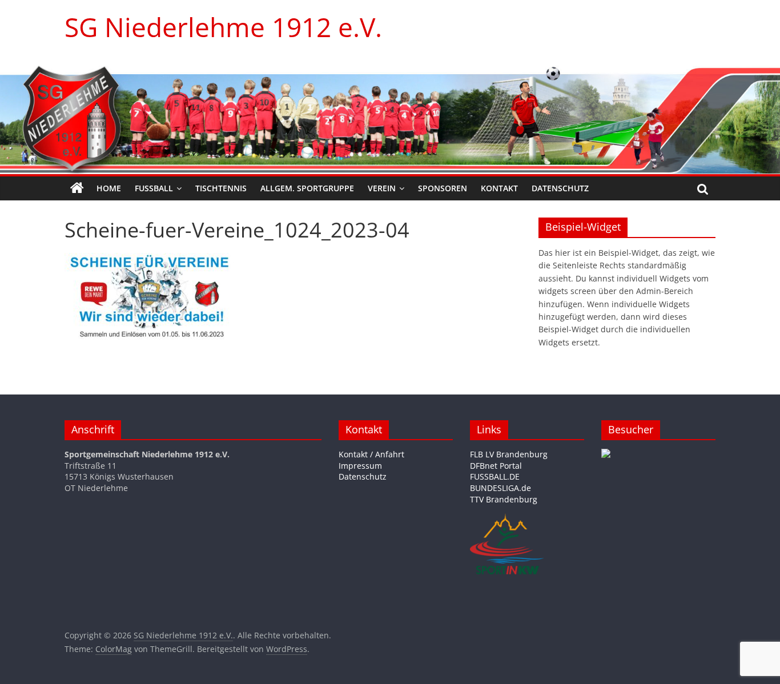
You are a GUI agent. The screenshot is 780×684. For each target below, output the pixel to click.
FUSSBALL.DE (495, 476)
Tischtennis (221, 188)
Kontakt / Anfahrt (371, 454)
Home (109, 188)
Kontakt (499, 188)
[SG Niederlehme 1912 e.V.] (77, 188)
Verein (382, 188)
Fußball (154, 188)
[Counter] (605, 454)
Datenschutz (560, 188)
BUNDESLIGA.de (500, 487)
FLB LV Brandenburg (509, 454)
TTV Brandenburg (503, 499)
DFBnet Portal (496, 465)
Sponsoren (442, 188)
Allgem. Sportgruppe (307, 188)
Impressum (360, 465)
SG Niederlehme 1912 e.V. (223, 27)
